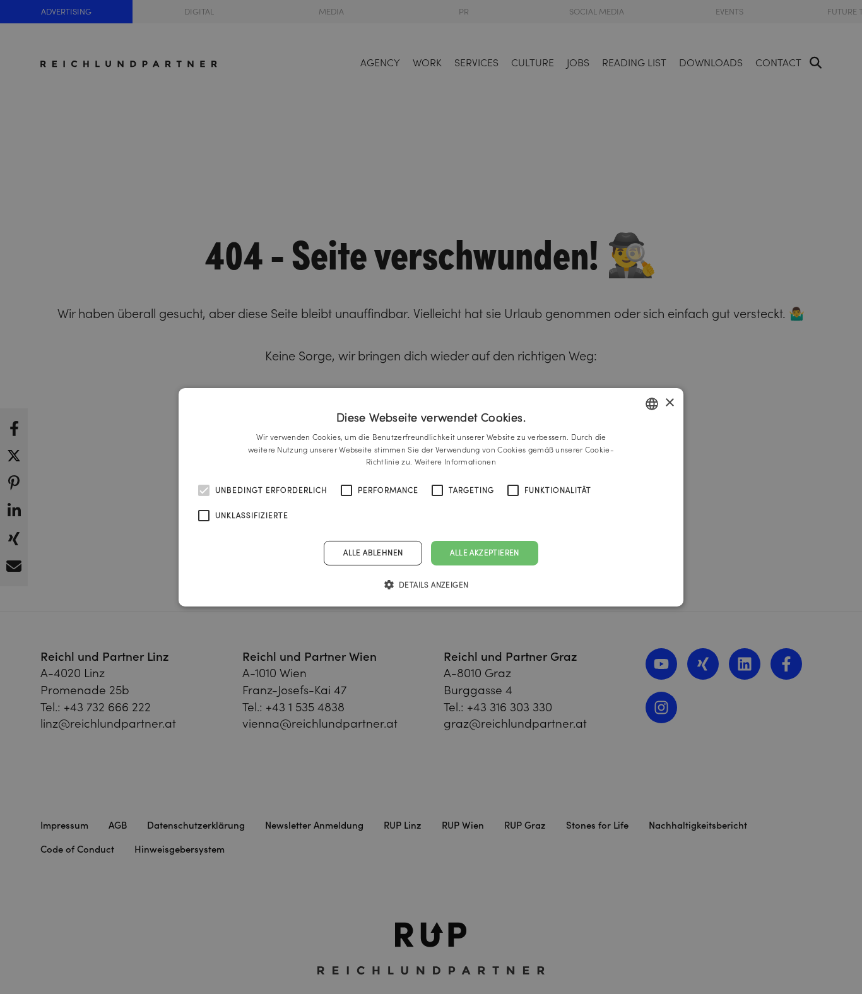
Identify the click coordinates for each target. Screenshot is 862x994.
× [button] (669, 403)
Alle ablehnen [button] (373, 552)
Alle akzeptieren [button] (484, 552)
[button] (431, 584)
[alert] (431, 497)
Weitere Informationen (455, 461)
